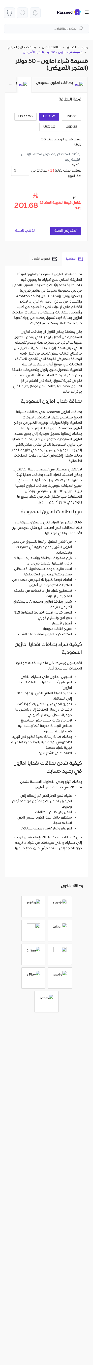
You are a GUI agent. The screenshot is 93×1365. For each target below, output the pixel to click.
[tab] (59, 85)
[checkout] (9, 12)
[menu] (85, 13)
